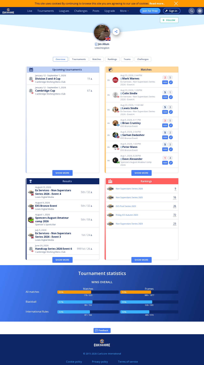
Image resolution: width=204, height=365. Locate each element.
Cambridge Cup (45, 90)
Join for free (150, 11)
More (123, 11)
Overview (60, 59)
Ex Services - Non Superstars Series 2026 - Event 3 (53, 234)
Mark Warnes (130, 78)
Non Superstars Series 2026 (129, 188)
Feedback (103, 330)
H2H (165, 82)
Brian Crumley (131, 123)
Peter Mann (129, 147)
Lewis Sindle (130, 108)
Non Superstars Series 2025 (129, 197)
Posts (96, 11)
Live (29, 11)
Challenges (80, 11)
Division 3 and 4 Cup (47, 78)
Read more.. (157, 3)
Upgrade (109, 11)
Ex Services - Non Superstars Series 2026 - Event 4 (53, 192)
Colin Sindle (129, 93)
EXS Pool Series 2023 (126, 206)
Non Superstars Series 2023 (129, 223)
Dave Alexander (132, 159)
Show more (62, 172)
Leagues (64, 11)
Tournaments (45, 11)
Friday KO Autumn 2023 (127, 214)
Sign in (173, 11)
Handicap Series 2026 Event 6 (53, 248)
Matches (96, 59)
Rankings (112, 59)
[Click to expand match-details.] (171, 82)
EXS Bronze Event (46, 206)
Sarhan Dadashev (133, 135)
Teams (127, 59)
